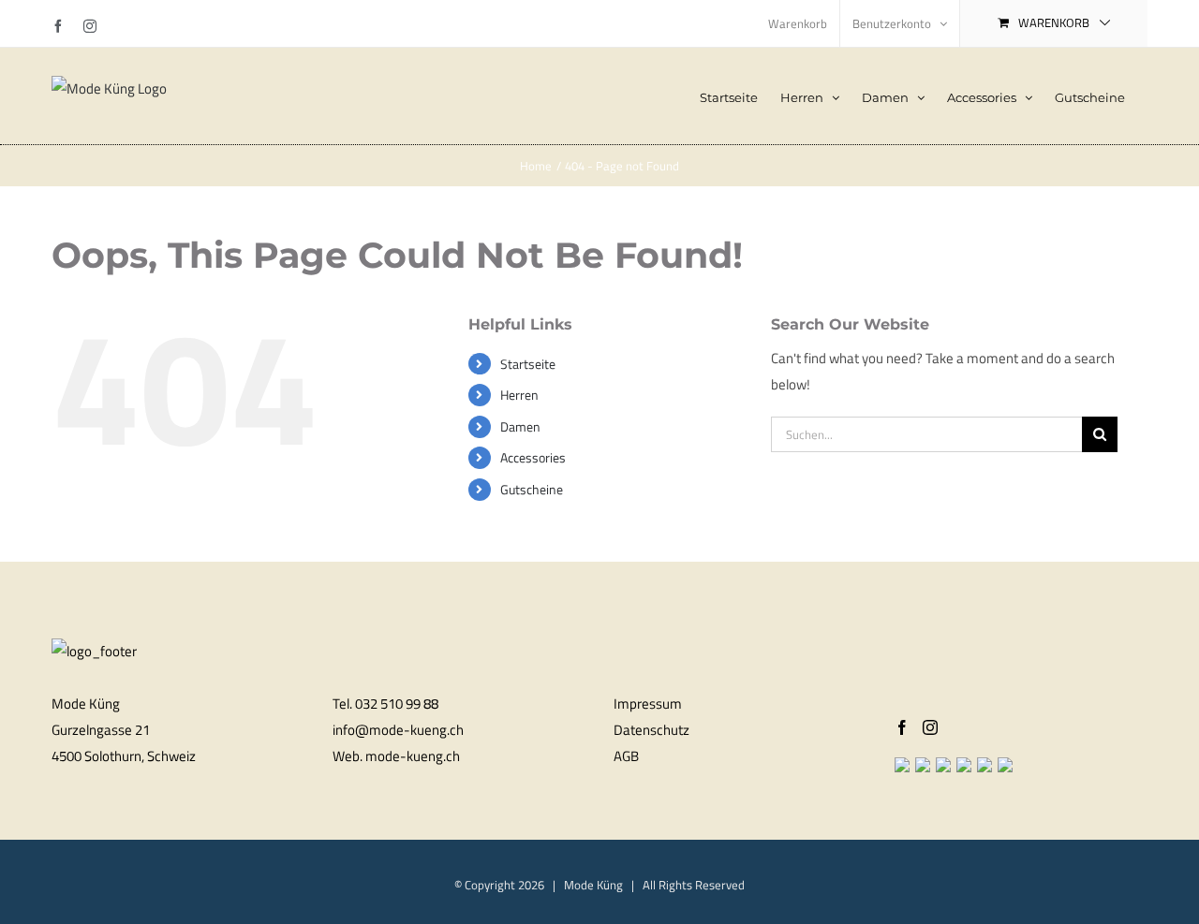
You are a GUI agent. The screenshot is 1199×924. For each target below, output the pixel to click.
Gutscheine (531, 489)
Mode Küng (593, 884)
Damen (520, 426)
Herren (519, 394)
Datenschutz (651, 730)
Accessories (533, 457)
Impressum (648, 703)
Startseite (527, 364)
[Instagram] (930, 727)
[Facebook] (902, 727)
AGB (626, 756)
